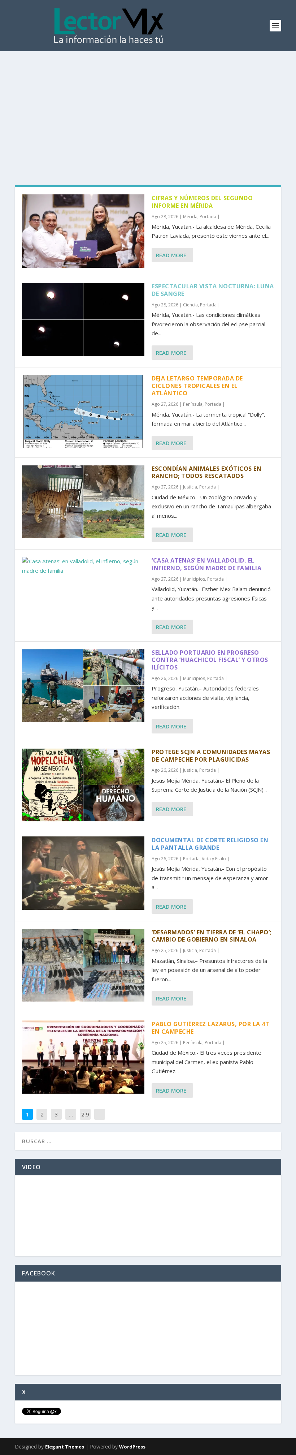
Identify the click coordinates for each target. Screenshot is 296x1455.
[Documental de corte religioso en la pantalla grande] (83, 873)
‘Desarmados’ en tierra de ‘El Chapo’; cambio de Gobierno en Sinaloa (211, 936)
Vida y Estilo (214, 859)
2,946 (85, 1120)
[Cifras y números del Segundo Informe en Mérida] (83, 231)
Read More (171, 255)
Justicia (190, 487)
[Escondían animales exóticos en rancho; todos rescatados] (83, 501)
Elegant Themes (64, 1446)
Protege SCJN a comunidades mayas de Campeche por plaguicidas (211, 755)
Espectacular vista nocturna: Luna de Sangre (213, 290)
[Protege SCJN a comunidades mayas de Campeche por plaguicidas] (83, 785)
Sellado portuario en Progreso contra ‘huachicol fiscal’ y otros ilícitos (210, 660)
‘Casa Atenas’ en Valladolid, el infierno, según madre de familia (206, 564)
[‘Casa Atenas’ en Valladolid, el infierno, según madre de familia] (83, 566)
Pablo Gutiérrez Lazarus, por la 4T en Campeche (210, 1028)
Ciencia (190, 305)
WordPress (132, 1446)
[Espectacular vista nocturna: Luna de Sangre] (83, 319)
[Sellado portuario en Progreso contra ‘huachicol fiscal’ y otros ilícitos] (83, 685)
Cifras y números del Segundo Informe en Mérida (202, 202)
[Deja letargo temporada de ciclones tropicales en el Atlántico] (83, 411)
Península (193, 404)
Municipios (194, 579)
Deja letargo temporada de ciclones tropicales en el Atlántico (197, 385)
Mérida (190, 217)
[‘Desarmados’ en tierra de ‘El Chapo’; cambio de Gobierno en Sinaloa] (83, 965)
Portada (208, 217)
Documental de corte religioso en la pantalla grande (210, 844)
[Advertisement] (148, 105)
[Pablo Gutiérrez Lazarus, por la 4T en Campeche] (83, 1057)
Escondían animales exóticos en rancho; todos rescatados (206, 472)
